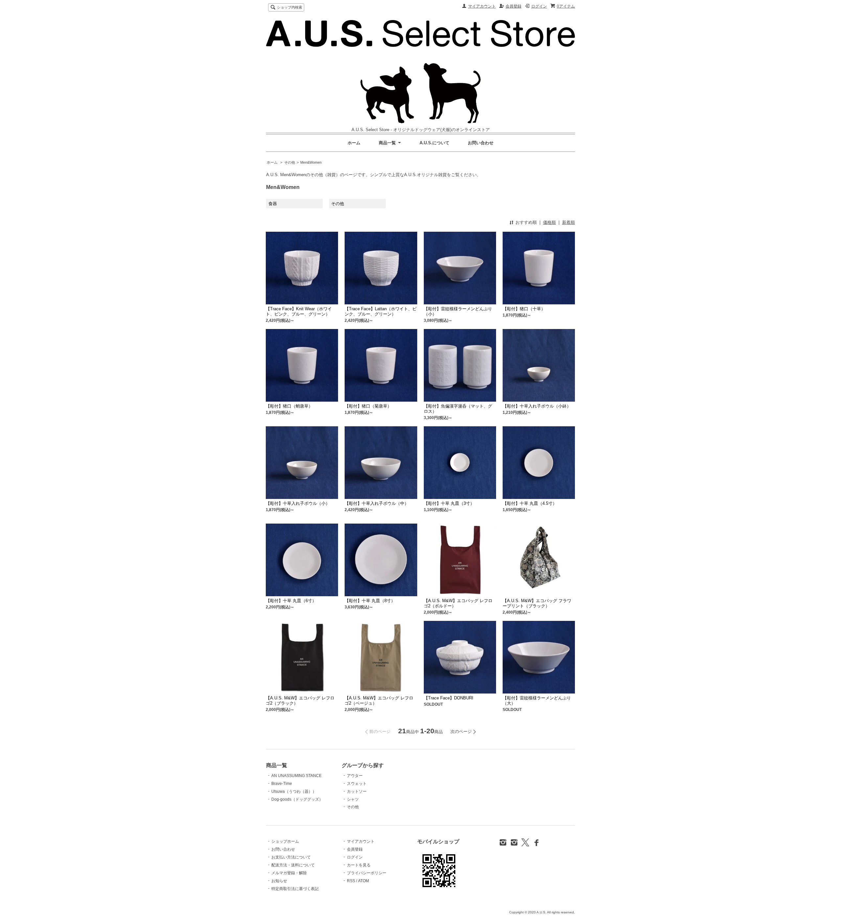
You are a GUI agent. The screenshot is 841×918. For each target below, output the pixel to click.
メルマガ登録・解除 (289, 873)
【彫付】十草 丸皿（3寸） (449, 503)
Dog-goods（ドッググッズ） (297, 799)
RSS (351, 881)
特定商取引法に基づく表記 (295, 888)
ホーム (354, 142)
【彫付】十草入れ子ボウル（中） (377, 503)
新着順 (568, 222)
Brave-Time (281, 783)
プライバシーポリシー (366, 873)
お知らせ (279, 881)
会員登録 (513, 6)
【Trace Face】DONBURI (448, 697)
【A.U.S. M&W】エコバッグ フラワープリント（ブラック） (537, 603)
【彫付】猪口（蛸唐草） (289, 406)
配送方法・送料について (293, 865)
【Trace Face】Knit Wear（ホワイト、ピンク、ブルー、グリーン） (299, 311)
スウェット (357, 783)
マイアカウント (482, 6)
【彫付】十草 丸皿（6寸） (291, 600)
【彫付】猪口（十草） (524, 308)
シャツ (353, 799)
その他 (289, 162)
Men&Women (311, 162)
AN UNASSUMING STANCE (296, 775)
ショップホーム (285, 841)
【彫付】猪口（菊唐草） (368, 406)
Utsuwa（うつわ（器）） (293, 791)
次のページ (461, 731)
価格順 (549, 222)
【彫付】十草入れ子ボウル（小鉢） (537, 406)
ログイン (539, 6)
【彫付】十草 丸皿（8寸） (370, 600)
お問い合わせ (480, 142)
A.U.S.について (434, 142)
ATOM (363, 881)
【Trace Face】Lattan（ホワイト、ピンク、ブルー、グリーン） (381, 311)
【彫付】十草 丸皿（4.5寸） (530, 503)
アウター (355, 775)
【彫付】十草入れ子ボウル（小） (298, 503)
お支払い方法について (291, 857)
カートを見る (359, 865)
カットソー (357, 791)
